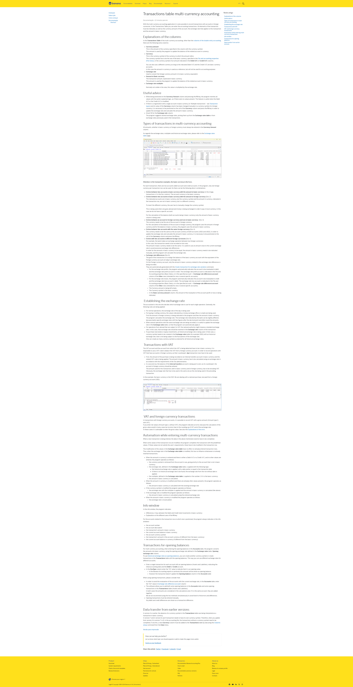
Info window (227, 36)
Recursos (167, 3)
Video (179, 668)
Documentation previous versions (187, 671)
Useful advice (228, 18)
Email (179, 649)
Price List (145, 673)
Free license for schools (149, 671)
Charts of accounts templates (117, 668)
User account (147, 668)
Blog (150, 3)
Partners (180, 676)
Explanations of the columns (232, 16)
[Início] (115, 3)
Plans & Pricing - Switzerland (151, 663)
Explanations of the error (196, 430)
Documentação (158, 3)
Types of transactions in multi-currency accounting (233, 21)
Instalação (112, 13)
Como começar (113, 18)
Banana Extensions (114, 671)
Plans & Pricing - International (151, 666)
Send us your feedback (153, 643)
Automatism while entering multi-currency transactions (234, 33)
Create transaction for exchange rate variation (190, 267)
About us (214, 663)
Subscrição (112, 15)
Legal (213, 671)
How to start (181, 666)
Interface (113, 22)
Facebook (165, 649)
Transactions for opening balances (231, 39)
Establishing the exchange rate (233, 24)
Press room (215, 673)
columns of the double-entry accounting (207, 41)
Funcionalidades (127, 3)
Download (137, 3)
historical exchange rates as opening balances (163, 556)
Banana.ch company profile (219, 668)
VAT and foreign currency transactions (231, 29)
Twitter (158, 649)
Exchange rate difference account (169, 584)
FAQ (179, 673)
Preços (145, 3)
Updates (145, 676)
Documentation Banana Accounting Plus (189, 663)
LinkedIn (173, 649)
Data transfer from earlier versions (232, 43)
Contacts (214, 676)
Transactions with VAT (230, 26)
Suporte (175, 3)
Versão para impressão (151, 630)
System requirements (115, 666)
